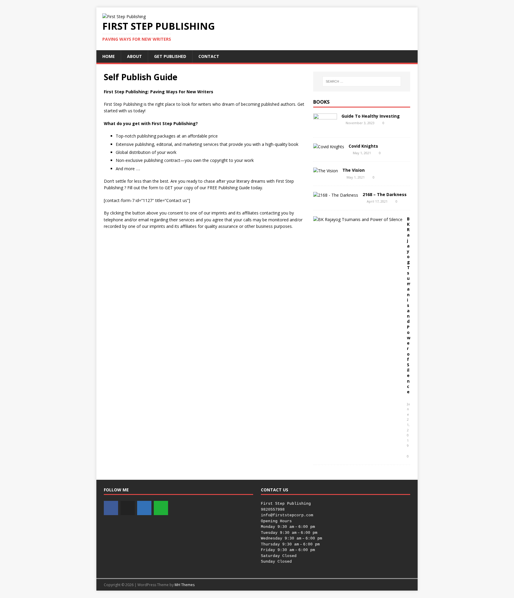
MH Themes (185, 584)
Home (108, 56)
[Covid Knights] (328, 146)
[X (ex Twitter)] (127, 508)
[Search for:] (361, 81)
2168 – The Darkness (385, 194)
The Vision (353, 170)
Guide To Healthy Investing (370, 116)
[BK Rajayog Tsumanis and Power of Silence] (357, 219)
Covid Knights (363, 146)
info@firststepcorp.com (287, 515)
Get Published (170, 56)
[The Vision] (325, 170)
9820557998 (273, 509)
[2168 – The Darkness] (335, 195)
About (134, 56)
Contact (208, 56)
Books (321, 102)
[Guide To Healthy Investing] (325, 127)
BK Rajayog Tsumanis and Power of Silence (409, 305)
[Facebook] (111, 508)
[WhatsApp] (161, 508)
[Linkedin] (144, 508)
